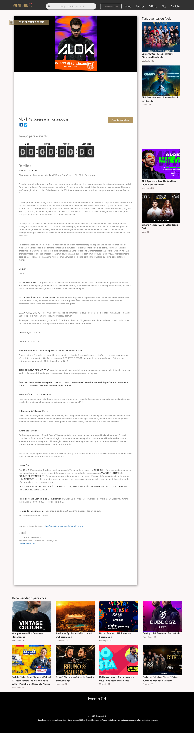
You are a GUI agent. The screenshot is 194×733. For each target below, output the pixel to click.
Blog (164, 6)
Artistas (153, 6)
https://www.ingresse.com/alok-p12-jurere (64, 526)
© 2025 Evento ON (97, 716)
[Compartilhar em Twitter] (25, 126)
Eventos (140, 6)
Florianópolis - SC (27, 543)
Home (127, 6)
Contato (175, 6)
